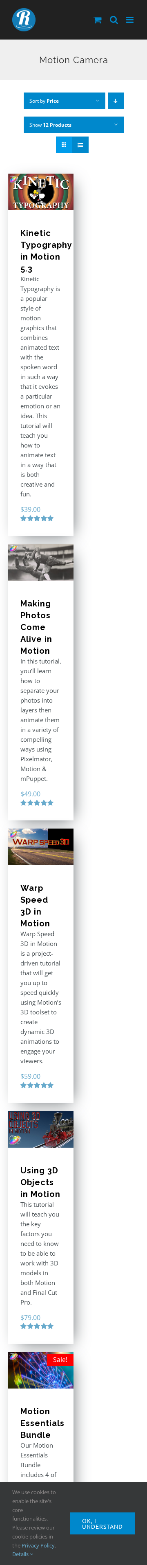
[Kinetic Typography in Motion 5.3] (41, 192)
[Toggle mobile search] (114, 19)
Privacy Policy (38, 1545)
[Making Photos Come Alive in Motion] (41, 562)
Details (21, 1554)
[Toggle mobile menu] (130, 19)
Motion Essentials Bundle (42, 1423)
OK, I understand (102, 1523)
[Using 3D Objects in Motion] (41, 1129)
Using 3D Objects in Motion (40, 1182)
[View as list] (80, 145)
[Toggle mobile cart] (98, 19)
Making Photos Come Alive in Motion (36, 627)
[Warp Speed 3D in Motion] (41, 847)
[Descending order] (116, 101)
